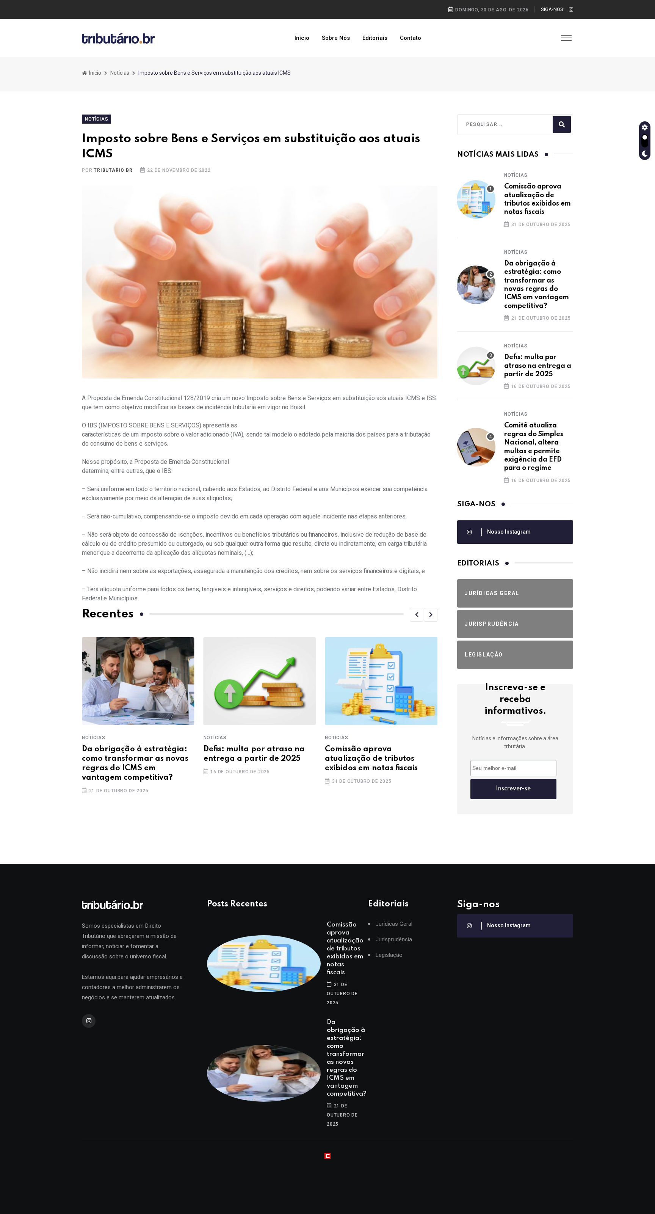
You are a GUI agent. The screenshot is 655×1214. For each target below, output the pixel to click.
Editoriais (374, 38)
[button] (416, 615)
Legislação (389, 955)
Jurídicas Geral (394, 924)
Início (302, 38)
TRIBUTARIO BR (113, 170)
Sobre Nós (336, 38)
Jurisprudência (394, 939)
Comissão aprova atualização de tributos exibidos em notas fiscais (250, 759)
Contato (410, 38)
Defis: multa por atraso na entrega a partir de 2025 (537, 366)
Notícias (119, 73)
